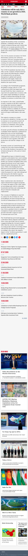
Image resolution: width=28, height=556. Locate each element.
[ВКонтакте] (7, 237)
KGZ (4, 4)
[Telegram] (14, 237)
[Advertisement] (14, 335)
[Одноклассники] (10, 237)
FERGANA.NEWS (14, 1)
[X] (5, 237)
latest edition (15, 49)
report (4, 223)
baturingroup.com (13, 554)
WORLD (13, 4)
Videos (16, 6)
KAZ (2, 4)
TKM (8, 4)
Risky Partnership (7, 523)
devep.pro (25, 554)
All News (24, 318)
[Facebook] (17, 237)
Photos (22, 6)
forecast (22, 218)
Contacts (3, 551)
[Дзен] (12, 237)
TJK (6, 4)
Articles (9, 6)
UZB (11, 4)
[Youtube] (19, 237)
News (2, 6)
